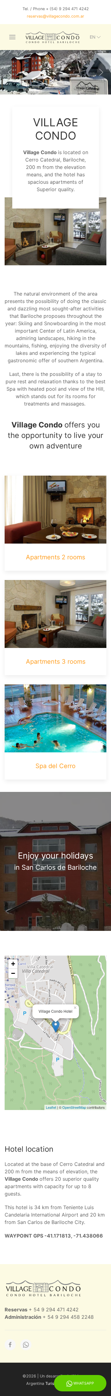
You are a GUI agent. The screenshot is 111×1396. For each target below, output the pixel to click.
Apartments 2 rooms (55, 557)
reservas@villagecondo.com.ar (55, 16)
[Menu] (12, 37)
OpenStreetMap (74, 1107)
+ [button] (13, 964)
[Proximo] (101, 72)
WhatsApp (83, 1383)
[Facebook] (10, 1344)
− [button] (13, 973)
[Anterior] (10, 72)
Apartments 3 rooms (55, 661)
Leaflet (51, 1107)
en (93, 37)
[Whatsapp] (25, 1344)
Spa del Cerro (55, 766)
